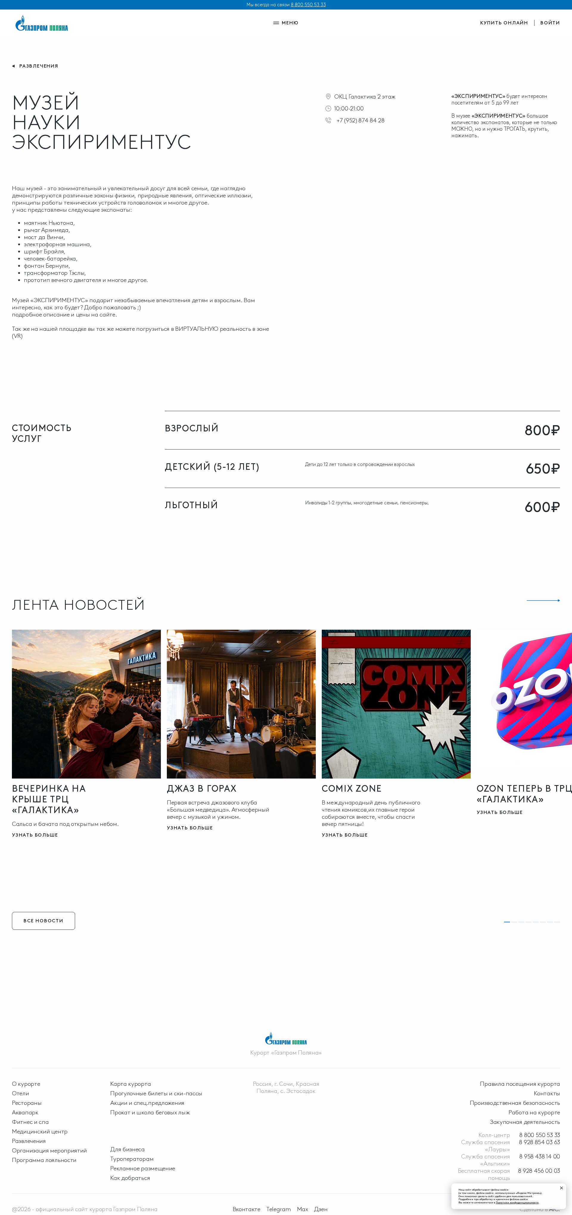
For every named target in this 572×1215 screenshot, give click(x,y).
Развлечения (29, 1140)
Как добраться (130, 1177)
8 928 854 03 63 (539, 1142)
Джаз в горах (202, 788)
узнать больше (35, 835)
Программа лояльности (44, 1159)
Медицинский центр (40, 1131)
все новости (43, 921)
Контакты (547, 1093)
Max (302, 1209)
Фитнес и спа (30, 1121)
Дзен (321, 1209)
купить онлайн (504, 23)
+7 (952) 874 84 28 (361, 120)
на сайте (103, 314)
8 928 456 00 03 (539, 1170)
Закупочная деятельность (525, 1121)
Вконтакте (246, 1209)
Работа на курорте (534, 1112)
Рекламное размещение (142, 1168)
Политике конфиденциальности (517, 1202)
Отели (20, 1093)
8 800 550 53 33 (308, 4)
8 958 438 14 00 (539, 1156)
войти (550, 23)
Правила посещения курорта (520, 1083)
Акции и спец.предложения (147, 1102)
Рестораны (26, 1102)
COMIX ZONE (352, 788)
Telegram (278, 1209)
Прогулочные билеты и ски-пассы (156, 1093)
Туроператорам (131, 1158)
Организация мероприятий (49, 1150)
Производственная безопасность (515, 1102)
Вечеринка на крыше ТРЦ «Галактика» (49, 799)
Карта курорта (130, 1083)
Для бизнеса (127, 1149)
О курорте (26, 1083)
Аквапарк (25, 1112)
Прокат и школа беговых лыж (150, 1112)
